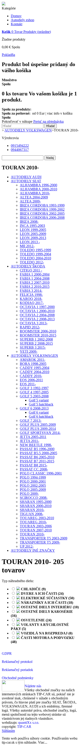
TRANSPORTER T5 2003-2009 (43, 538)
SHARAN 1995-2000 (36, 502)
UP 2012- (27, 546)
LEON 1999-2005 (33, 230)
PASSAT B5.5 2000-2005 (38, 453)
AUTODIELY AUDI (26, 177)
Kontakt (16, 24)
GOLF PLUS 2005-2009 (38, 425)
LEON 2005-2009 (33, 234)
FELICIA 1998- (31, 295)
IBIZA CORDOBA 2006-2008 (42, 217)
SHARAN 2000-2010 (36, 506)
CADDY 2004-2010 (34, 372)
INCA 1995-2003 (32, 226)
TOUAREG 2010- (33, 522)
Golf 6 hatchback (41, 416)
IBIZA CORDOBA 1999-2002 (42, 209)
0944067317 (20, 150)
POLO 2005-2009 (33, 489)
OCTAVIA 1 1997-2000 (37, 307)
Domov (16, 16)
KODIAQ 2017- (32, 303)
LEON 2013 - (30, 242)
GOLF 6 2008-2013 (34, 408)
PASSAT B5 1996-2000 (37, 449)
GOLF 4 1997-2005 (34, 392)
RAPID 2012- (30, 327)
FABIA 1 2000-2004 (35, 274)
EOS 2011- (28, 384)
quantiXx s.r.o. (28, 722)
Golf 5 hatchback (41, 404)
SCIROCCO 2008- (33, 498)
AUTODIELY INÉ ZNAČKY (33, 550)
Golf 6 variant (39, 412)
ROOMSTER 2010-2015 (38, 335)
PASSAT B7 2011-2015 (37, 461)
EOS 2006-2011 (31, 380)
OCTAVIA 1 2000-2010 (37, 311)
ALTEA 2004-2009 (34, 197)
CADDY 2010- (31, 376)
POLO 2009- (29, 494)
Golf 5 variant (39, 400)
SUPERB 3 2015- (33, 347)
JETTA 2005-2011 (33, 437)
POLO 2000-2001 (33, 481)
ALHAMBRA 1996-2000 (38, 185)
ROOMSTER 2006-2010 (38, 331)
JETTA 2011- (29, 441)
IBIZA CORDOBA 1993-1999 (42, 205)
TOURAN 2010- (32, 534)
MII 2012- (27, 246)
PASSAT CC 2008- (34, 469)
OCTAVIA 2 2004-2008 (37, 315)
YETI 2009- (28, 351)
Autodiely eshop (22, 20)
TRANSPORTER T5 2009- (40, 542)
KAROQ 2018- (31, 299)
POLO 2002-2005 (33, 485)
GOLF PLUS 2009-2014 (38, 429)
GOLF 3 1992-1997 (34, 388)
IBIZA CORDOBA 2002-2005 (42, 213)
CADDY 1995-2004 (34, 368)
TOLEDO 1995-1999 (35, 250)
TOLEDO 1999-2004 (35, 254)
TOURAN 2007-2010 (36, 530)
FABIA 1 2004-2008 (35, 278)
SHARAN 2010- (32, 510)
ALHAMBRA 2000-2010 (38, 189)
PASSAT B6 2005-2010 (37, 457)
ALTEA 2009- (30, 201)
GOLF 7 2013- (30, 420)
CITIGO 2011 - (31, 270)
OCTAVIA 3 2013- (33, 323)
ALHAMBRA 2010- (35, 193)
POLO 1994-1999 (33, 477)
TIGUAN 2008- (31, 514)
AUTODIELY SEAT (26, 181)
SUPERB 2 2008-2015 (36, 343)
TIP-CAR (24, 727)
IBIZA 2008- (29, 222)
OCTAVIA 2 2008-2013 (37, 319)
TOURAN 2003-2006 (36, 526)
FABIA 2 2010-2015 (35, 286)
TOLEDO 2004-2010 (35, 258)
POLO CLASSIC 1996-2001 (41, 473)
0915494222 (20, 146)
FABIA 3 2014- (31, 291)
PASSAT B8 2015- (33, 465)
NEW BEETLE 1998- (36, 445)
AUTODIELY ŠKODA (28, 266)
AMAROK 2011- (32, 360)
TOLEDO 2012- (32, 262)
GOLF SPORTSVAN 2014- (40, 433)
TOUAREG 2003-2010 (37, 518)
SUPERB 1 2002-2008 (36, 339)
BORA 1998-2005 (33, 364)
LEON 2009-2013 (33, 238)
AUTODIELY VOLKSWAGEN (34, 355)
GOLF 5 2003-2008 (34, 396)
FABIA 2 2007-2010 (35, 282)
